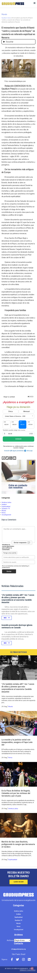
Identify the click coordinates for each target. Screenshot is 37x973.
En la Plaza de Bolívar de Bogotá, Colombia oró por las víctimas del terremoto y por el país (16, 793)
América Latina (6, 502)
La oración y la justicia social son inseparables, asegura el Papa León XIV (17, 742)
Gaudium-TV (6, 509)
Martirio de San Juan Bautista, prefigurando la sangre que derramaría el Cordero (18, 844)
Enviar (9, 571)
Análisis (4, 504)
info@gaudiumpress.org (18, 949)
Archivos (10, 940)
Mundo (4, 14)
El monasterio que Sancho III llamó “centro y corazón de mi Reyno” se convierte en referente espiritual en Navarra (18, 32)
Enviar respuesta (20, 543)
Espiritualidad (6, 506)
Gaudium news (6, 18)
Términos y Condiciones (27, 970)
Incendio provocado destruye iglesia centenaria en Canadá (17, 626)
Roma (3, 513)
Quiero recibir (19, 882)
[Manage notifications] (32, 968)
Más (5, 618)
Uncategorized (6, 515)
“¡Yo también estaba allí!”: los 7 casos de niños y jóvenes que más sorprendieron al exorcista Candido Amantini (18, 598)
